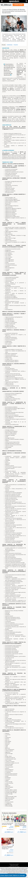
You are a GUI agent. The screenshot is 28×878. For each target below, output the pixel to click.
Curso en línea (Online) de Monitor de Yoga (7, 824)
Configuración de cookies (14, 866)
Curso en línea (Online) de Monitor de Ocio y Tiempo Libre (7, 847)
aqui (23, 870)
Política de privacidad (14, 864)
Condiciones (9, 44)
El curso (3, 44)
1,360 (9, 855)
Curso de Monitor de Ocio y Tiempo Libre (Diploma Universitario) (20, 824)
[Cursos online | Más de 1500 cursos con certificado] (14, 1)
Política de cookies (14, 865)
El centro (16, 44)
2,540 (9, 832)
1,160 (21, 832)
